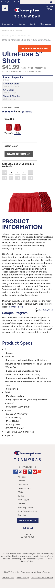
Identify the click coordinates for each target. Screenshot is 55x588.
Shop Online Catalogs (27, 511)
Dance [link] (22, 24)
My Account (23, 500)
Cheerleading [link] (7, 24)
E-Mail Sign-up (27, 520)
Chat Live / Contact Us (8, 2)
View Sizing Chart (45, 310)
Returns (21, 504)
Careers (21, 480)
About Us (22, 477)
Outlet (21, 496)
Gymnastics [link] (45, 24)
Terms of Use (8, 577)
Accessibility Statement (42, 577)
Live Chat (27, 528)
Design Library (24, 488)
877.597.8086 (27, 537)
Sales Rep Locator (26, 507)
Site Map (22, 515)
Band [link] (32, 24)
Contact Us (23, 484)
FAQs (20, 492)
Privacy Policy (27, 561)
